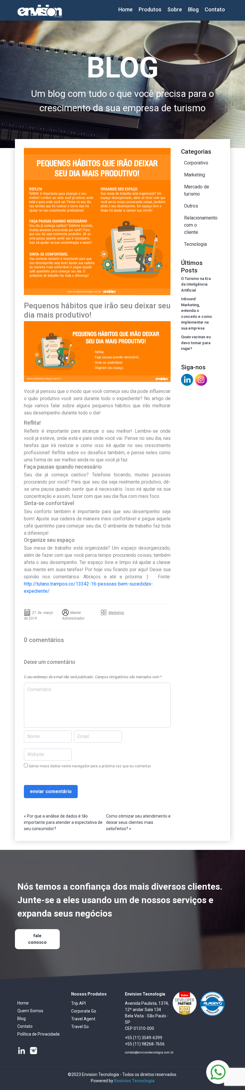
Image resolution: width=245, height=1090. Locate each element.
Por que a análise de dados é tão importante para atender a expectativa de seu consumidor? (63, 822)
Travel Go (80, 1026)
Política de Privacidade (38, 1034)
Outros (191, 206)
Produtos (150, 9)
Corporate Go (83, 1011)
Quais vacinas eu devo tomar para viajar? (196, 343)
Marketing (116, 613)
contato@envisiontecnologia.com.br (149, 1052)
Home (125, 9)
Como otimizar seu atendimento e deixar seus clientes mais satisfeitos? (138, 822)
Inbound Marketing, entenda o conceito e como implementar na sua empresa (196, 313)
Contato (215, 9)
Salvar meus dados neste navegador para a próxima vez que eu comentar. (90, 766)
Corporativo (196, 163)
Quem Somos (30, 1010)
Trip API (78, 1003)
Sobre (174, 9)
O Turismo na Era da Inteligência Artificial (196, 284)
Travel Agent (83, 1018)
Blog (193, 9)
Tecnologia (195, 244)
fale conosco (37, 939)
